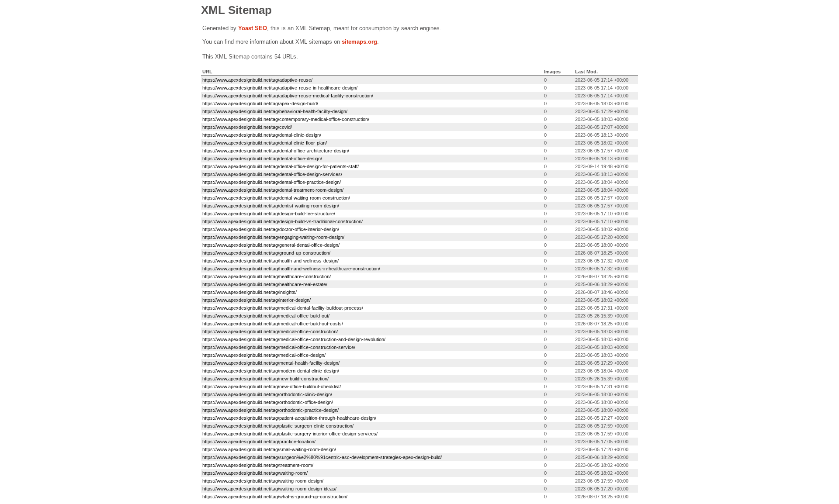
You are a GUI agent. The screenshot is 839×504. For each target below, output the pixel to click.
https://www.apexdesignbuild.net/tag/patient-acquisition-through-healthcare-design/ (289, 418)
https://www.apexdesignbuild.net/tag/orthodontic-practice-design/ (270, 410)
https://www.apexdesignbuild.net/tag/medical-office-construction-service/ (278, 347)
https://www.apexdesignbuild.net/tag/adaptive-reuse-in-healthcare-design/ (279, 87)
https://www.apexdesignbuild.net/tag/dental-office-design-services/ (272, 174)
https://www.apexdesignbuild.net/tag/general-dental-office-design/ (271, 245)
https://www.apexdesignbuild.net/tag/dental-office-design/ (262, 158)
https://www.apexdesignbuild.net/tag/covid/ (247, 127)
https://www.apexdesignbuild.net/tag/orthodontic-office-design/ (267, 402)
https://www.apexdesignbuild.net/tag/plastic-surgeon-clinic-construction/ (278, 425)
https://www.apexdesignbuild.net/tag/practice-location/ (258, 441)
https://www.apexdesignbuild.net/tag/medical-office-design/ (264, 355)
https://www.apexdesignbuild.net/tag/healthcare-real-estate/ (264, 284)
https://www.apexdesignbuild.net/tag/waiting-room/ (255, 473)
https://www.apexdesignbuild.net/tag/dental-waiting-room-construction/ (276, 197)
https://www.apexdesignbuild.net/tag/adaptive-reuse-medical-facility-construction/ (287, 95)
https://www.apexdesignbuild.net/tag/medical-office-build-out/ (265, 315)
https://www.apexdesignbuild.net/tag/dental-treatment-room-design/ (272, 190)
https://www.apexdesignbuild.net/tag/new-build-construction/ (265, 378)
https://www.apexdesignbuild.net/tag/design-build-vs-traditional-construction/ (282, 221)
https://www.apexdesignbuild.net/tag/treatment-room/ (257, 465)
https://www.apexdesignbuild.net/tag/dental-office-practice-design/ (271, 182)
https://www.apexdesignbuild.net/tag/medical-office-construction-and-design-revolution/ (293, 339)
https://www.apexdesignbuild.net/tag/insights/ (249, 292)
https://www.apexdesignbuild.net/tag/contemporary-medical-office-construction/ (285, 119)
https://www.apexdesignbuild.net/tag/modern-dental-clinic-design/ (270, 370)
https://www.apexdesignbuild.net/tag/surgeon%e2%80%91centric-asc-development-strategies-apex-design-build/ (322, 457)
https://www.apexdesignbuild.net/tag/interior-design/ (256, 300)
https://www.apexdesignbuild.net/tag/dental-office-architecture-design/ (275, 150)
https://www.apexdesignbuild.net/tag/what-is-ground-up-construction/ (274, 496)
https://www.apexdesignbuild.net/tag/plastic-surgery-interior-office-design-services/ (290, 433)
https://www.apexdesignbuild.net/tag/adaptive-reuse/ (257, 80)
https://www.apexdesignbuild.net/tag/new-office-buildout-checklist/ (271, 386)
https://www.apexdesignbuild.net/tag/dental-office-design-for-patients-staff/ (280, 166)
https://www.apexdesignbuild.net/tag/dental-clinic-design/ (261, 135)
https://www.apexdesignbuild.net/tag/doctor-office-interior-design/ (270, 229)
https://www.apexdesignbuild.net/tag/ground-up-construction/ (266, 252)
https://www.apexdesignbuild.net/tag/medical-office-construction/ (270, 331)
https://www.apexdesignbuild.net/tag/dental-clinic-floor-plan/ (264, 142)
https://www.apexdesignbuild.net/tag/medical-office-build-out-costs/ (272, 323)
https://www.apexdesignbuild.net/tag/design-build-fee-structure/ (268, 213)
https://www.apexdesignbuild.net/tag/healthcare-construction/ (266, 276)
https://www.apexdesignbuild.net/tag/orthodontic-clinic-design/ (267, 394)
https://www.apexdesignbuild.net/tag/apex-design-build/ (260, 103)
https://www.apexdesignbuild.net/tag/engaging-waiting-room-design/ (273, 237)
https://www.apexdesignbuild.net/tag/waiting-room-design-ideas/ (269, 488)
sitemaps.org (359, 41)
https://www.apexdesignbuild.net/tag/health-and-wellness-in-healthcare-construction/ (291, 268)
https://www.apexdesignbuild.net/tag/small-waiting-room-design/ (269, 449)
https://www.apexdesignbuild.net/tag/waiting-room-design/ (262, 480)
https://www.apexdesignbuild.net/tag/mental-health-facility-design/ (271, 363)
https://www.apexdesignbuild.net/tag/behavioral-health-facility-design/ (274, 111)
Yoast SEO (252, 28)
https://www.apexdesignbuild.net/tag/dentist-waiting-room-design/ (270, 205)
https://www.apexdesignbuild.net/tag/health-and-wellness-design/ (270, 260)
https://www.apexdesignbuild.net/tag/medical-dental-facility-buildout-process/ (282, 308)
